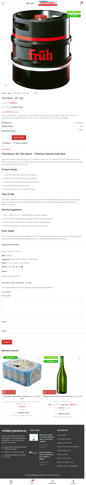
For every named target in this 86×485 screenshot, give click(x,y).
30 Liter (9, 263)
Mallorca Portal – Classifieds (67, 466)
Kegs (9, 93)
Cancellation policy (64, 439)
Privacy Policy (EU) (64, 458)
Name (4, 321)
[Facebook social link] (8, 266)
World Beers (32, 259)
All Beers (24, 259)
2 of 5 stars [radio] (16, 292)
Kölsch (17, 259)
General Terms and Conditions (68, 447)
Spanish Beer (16, 401)
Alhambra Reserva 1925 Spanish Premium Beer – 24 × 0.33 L (62, 397)
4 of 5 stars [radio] (19, 292)
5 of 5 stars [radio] (21, 292)
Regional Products (21, 403)
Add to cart (19, 137)
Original (15, 263)
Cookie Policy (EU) (64, 450)
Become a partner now (65, 462)
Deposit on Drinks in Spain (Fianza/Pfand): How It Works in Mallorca (46, 455)
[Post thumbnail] (33, 441)
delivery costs (17, 107)
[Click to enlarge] (5, 85)
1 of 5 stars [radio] (14, 292)
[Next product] (38, 93)
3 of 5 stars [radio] (17, 292)
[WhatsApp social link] (19, 266)
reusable (26, 263)
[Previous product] (33, 93)
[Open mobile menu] (3, 3)
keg (20, 263)
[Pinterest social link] (13, 266)
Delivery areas (62, 454)
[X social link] (10, 266)
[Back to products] (35, 93)
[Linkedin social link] (16, 266)
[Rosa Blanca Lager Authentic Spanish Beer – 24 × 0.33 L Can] (22, 374)
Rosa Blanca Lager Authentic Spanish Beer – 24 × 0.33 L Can (22, 397)
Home (4, 93)
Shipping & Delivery (64, 443)
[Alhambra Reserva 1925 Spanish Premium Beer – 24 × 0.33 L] (62, 374)
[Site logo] (48, 3)
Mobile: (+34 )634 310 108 (14, 452)
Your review (7, 295)
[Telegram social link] (21, 266)
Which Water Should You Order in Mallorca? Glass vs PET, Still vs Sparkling (47, 438)
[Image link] (14, 431)
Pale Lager (35, 401)
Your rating (6, 292)
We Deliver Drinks (38, 475)
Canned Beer (26, 401)
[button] (83, 386)
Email (4, 331)
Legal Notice (61, 435)
